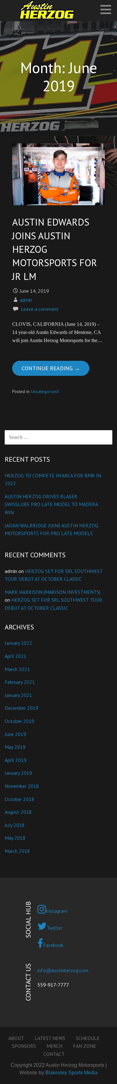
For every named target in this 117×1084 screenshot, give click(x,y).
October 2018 (19, 799)
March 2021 (17, 669)
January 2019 (18, 773)
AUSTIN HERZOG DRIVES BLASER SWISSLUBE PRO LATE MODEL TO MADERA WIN (51, 504)
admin (26, 300)
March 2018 (17, 851)
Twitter (54, 928)
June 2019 (15, 734)
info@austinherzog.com (62, 970)
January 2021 (18, 695)
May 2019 (15, 747)
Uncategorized (45, 391)
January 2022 (18, 643)
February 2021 (20, 682)
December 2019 (21, 708)
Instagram (56, 911)
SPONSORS (24, 1046)
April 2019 (16, 760)
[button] (108, 9)
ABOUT (16, 1038)
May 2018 (15, 838)
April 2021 (16, 656)
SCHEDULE (88, 1038)
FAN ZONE (84, 1046)
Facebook (53, 945)
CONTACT (54, 1054)
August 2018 (18, 812)
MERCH (54, 1046)
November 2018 (22, 786)
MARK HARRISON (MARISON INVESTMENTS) (52, 592)
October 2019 (19, 721)
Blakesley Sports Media (71, 1072)
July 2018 (15, 825)
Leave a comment (40, 309)
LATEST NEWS (50, 1038)
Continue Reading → (51, 368)
